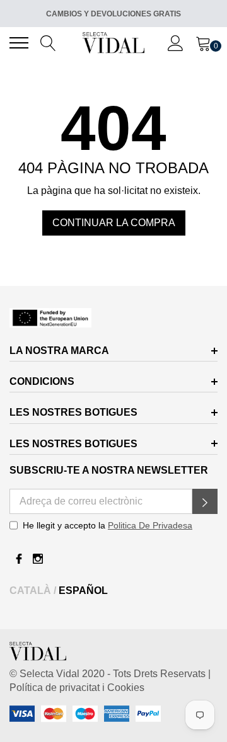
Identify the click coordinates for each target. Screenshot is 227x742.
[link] (113, 318)
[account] (175, 42)
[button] (205, 501)
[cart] (203, 42)
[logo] (114, 42)
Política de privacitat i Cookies (76, 687)
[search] (48, 42)
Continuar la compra (113, 222)
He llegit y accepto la (107, 525)
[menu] (18, 42)
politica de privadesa (150, 525)
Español (83, 590)
